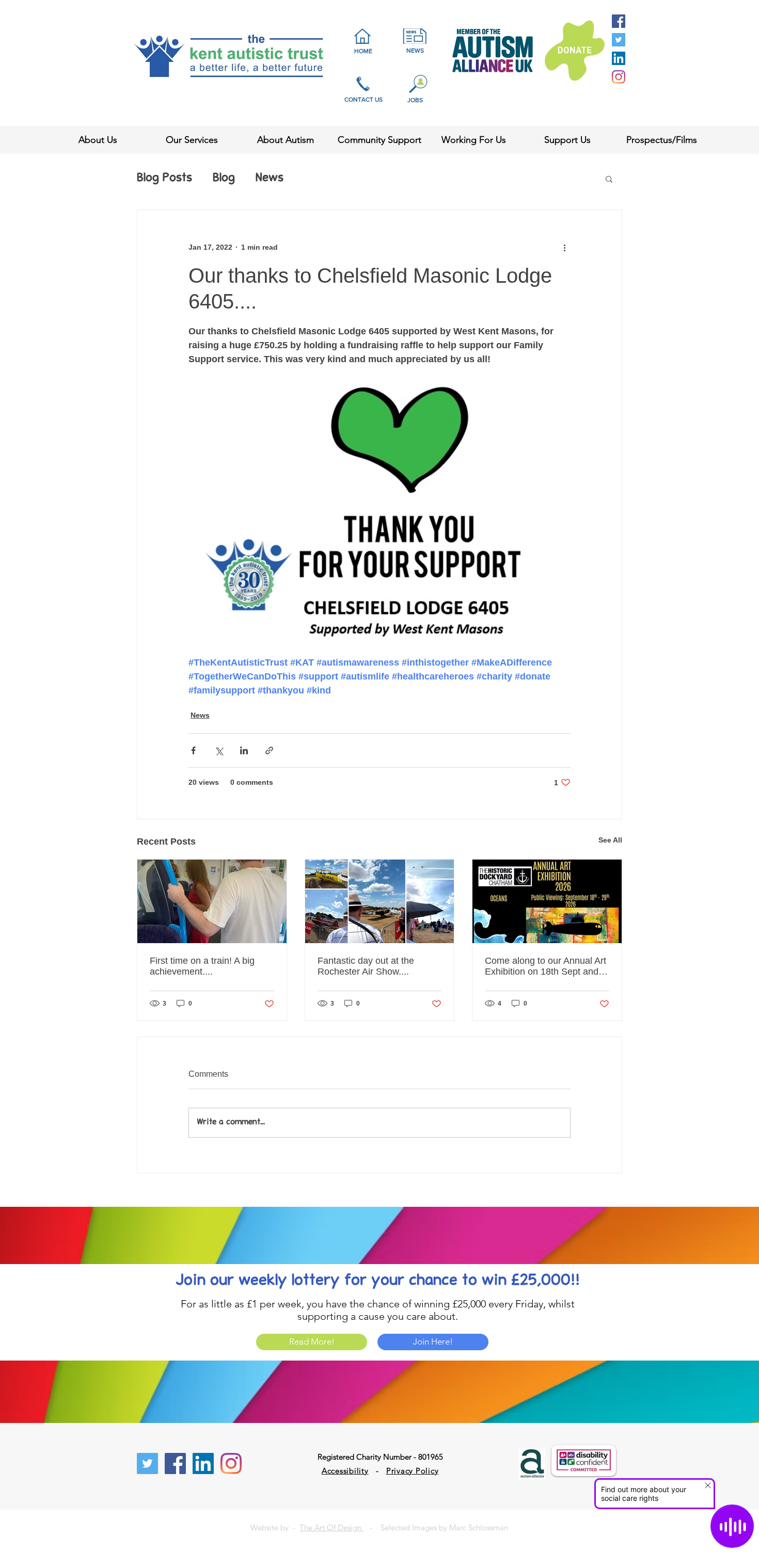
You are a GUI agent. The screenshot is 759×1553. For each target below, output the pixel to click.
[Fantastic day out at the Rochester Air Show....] (379, 901)
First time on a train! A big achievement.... (202, 966)
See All (610, 840)
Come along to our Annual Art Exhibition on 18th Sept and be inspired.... (545, 966)
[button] (609, 178)
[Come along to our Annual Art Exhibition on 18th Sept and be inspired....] (547, 901)
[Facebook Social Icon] (618, 21)
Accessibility (345, 1471)
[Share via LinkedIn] (244, 750)
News (269, 178)
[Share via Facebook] (193, 750)
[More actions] (564, 247)
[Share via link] (269, 750)
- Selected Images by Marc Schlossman (435, 1527)
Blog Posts (164, 178)
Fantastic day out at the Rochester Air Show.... (366, 966)
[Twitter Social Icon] (618, 39)
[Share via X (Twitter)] (219, 750)
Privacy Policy (412, 1471)
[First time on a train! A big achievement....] (212, 901)
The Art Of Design (331, 1527)
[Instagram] (618, 77)
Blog (224, 178)
